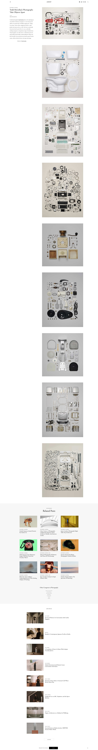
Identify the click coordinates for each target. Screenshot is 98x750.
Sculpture (47, 647)
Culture (48, 711)
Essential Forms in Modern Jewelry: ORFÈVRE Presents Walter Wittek (56, 728)
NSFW (49, 575)
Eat (47, 632)
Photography (12, 7)
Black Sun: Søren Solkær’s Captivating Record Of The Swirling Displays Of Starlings (28, 578)
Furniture (49, 694)
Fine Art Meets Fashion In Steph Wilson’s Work (48, 577)
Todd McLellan (21, 19)
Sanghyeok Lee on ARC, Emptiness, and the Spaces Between (57, 697)
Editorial (49, 594)
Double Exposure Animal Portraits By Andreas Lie (28, 531)
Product (49, 726)
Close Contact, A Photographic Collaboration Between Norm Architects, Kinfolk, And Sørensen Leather (48, 533)
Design (46, 694)
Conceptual (16, 7)
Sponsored (48, 663)
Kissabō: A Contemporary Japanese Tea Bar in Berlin (57, 634)
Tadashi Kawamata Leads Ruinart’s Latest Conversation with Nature (55, 665)
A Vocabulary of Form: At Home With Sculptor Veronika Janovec (56, 649)
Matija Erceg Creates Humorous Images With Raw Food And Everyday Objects (27, 556)
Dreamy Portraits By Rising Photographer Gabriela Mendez (68, 555)
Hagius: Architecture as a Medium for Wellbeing (56, 713)
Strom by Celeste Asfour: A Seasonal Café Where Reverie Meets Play (57, 681)
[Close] (87, 748)
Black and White (49, 590)
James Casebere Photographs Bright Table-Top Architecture (69, 531)
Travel (49, 598)
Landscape (49, 595)
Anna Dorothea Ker (13, 16)
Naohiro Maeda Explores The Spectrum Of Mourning (68, 577)
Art (45, 647)
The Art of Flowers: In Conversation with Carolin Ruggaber (57, 618)
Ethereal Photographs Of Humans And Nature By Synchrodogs (48, 555)
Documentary (49, 593)
